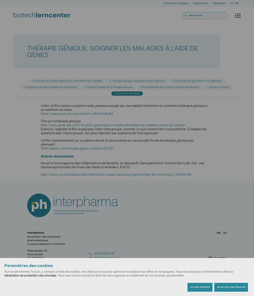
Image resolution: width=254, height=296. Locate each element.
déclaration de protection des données (30, 275)
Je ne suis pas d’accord (231, 287)
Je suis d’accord (200, 287)
